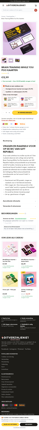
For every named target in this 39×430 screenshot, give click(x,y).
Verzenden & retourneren (19, 206)
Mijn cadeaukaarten (7, 397)
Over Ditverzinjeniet (7, 382)
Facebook (4, 349)
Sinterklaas (4, 369)
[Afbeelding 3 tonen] (17, 60)
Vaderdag (4, 364)
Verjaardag (4, 359)
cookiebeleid (22, 421)
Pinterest (21, 349)
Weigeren (28, 424)
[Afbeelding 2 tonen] (11, 60)
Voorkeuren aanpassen (19, 427)
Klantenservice (6, 377)
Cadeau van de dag (7, 357)
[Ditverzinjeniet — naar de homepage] (16, 5)
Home (3, 16)
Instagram (13, 349)
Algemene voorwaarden (8, 387)
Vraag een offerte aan (8, 120)
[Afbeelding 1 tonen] (4, 60)
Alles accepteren (10, 424)
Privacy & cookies (6, 389)
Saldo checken (6, 394)
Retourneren (5, 379)
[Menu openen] (3, 5)
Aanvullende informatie (19, 201)
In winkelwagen (25, 112)
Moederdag (5, 362)
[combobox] (19, 10)
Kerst (3, 367)
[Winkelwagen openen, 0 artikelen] (36, 5)
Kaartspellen (10, 16)
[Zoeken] (35, 10)
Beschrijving (19, 141)
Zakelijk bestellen (6, 384)
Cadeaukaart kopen (7, 392)
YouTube (28, 349)
